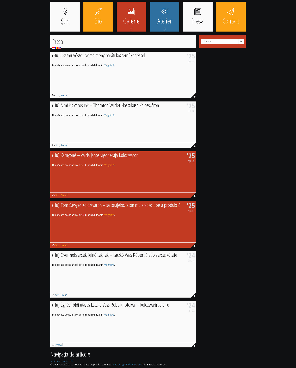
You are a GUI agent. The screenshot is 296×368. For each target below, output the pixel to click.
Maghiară (109, 65)
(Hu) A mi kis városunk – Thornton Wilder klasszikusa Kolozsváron (105, 105)
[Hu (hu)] (53, 48)
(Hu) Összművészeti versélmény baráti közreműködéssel (98, 55)
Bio (98, 21)
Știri (65, 21)
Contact (231, 21)
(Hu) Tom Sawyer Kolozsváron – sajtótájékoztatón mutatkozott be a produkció (116, 204)
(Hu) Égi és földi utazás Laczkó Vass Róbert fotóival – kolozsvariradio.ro (110, 304)
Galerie (131, 21)
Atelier (164, 21)
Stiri (57, 95)
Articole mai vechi (61, 361)
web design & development (128, 364)
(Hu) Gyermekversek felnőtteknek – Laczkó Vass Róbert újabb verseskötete (114, 254)
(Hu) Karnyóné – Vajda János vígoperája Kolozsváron (95, 155)
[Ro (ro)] (56, 48)
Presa (198, 21)
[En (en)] (59, 48)
